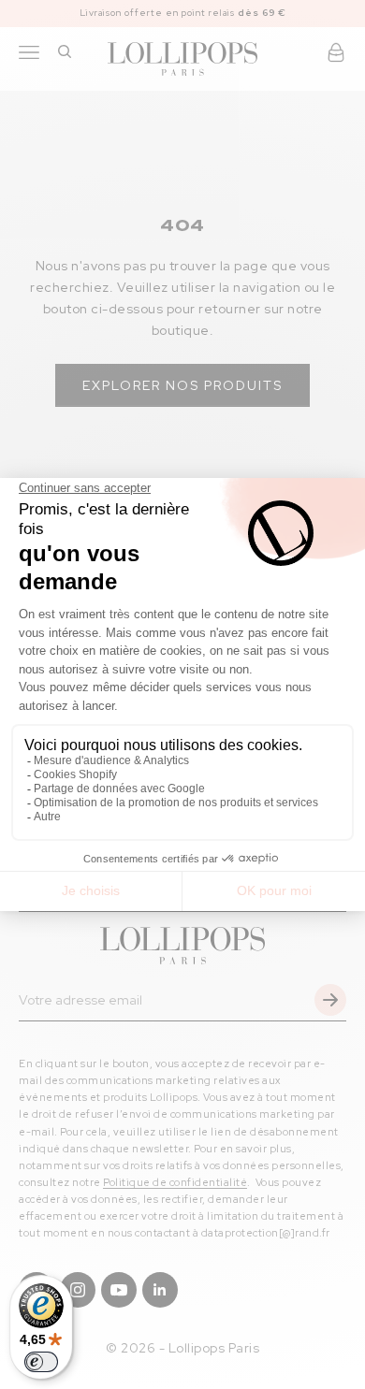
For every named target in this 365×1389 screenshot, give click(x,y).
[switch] (41, 1362)
